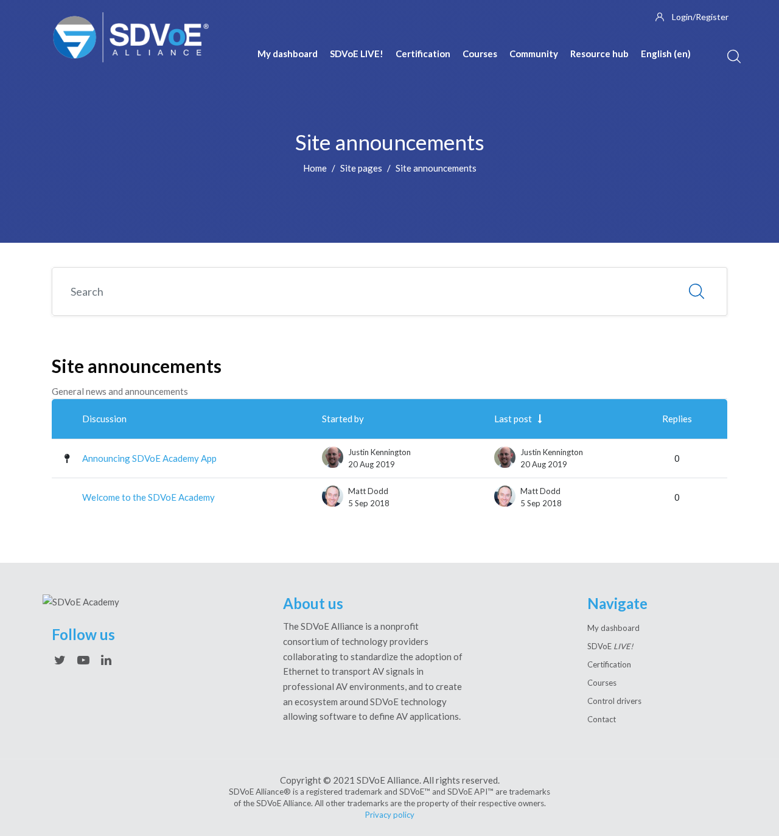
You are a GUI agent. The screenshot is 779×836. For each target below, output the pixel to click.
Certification (423, 53)
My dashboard (287, 53)
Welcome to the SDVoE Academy (148, 497)
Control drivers (614, 701)
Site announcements (436, 167)
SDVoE (610, 646)
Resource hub (599, 53)
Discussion (104, 418)
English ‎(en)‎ (666, 53)
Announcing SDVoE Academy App (149, 458)
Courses (480, 53)
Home (315, 167)
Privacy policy (389, 815)
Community (533, 53)
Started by (343, 418)
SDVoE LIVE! (356, 53)
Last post (513, 418)
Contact (601, 719)
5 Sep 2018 (541, 503)
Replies (677, 418)
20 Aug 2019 (543, 464)
